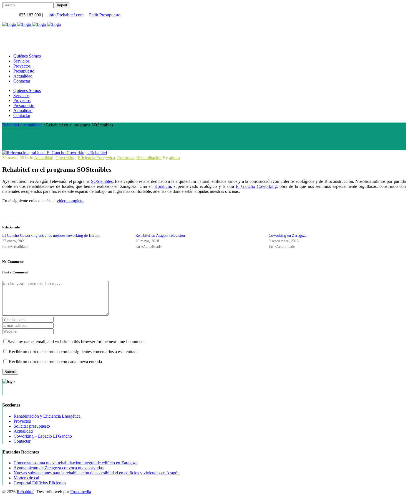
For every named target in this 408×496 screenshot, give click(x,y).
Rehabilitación (149, 157)
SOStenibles (102, 181)
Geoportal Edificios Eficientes (40, 482)
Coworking (65, 157)
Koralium (162, 186)
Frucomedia (80, 491)
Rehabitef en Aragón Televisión (160, 235)
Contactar (22, 441)
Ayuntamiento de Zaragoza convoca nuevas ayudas (59, 467)
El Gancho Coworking (256, 186)
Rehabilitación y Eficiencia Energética (47, 416)
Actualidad (32, 125)
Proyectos (22, 421)
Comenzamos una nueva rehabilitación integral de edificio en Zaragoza (76, 462)
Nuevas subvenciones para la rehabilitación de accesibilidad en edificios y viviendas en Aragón (97, 472)
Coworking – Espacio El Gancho (43, 436)
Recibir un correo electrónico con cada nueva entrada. (56, 361)
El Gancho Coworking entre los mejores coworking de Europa (51, 235)
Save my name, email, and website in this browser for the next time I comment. (77, 341)
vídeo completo (70, 200)
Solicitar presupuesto (32, 426)
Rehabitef (10, 125)
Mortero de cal (26, 477)
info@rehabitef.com (66, 15)
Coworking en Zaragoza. (288, 235)
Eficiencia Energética (96, 157)
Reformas (125, 157)
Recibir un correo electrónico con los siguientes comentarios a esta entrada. (74, 351)
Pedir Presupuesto (104, 15)
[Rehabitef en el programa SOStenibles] (54, 152)
